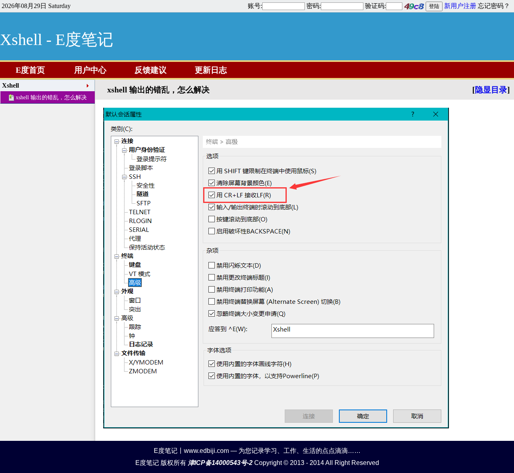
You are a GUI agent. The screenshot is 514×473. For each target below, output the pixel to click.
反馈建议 (151, 70)
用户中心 (90, 70)
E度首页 (30, 70)
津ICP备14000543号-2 (220, 462)
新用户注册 (460, 5)
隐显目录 (491, 89)
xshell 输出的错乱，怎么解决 (51, 97)
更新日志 (211, 70)
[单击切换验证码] (414, 5)
